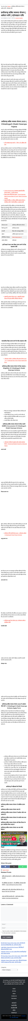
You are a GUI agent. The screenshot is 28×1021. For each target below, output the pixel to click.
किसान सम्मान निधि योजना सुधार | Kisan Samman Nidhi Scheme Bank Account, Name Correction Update (15, 196)
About (14, 993)
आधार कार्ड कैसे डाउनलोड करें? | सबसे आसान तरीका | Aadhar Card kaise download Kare (13, 897)
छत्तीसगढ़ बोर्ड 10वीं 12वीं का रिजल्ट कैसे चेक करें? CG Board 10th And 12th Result (13, 890)
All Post (14, 991)
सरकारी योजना (5, 2)
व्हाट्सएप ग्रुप (14, 1012)
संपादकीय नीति (14, 1008)
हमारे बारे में (14, 1003)
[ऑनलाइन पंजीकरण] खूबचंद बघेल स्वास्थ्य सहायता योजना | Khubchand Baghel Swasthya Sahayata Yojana (15, 444)
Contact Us (14, 996)
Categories (3, 967)
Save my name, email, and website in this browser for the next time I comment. (14, 932)
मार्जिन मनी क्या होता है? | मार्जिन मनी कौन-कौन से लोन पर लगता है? (13, 877)
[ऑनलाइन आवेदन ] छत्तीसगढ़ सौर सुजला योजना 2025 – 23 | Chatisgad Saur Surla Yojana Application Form (15, 360)
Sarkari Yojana (6, 870)
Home (9, 6)
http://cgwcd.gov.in (17, 237)
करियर (14, 1010)
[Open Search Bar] (24, 2)
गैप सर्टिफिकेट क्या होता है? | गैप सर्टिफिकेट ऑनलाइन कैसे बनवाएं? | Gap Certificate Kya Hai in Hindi (14, 884)
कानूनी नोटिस (14, 1005)
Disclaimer (14, 998)
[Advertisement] (14, 49)
